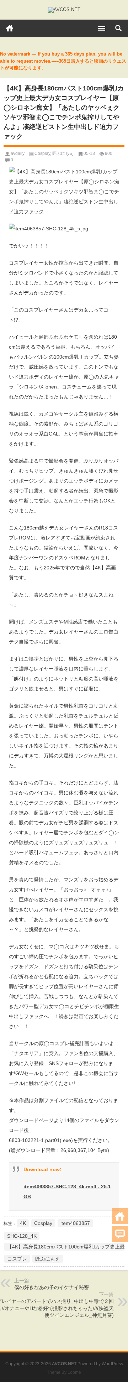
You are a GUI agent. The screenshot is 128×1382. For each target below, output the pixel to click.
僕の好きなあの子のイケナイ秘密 (51, 1287)
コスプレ (17, 1259)
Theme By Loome (64, 1372)
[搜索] (118, 28)
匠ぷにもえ (63, 153)
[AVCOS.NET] (64, 10)
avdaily (18, 153)
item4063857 (75, 1223)
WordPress (112, 1363)
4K (23, 1223)
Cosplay (42, 153)
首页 (9, 28)
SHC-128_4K (22, 1236)
